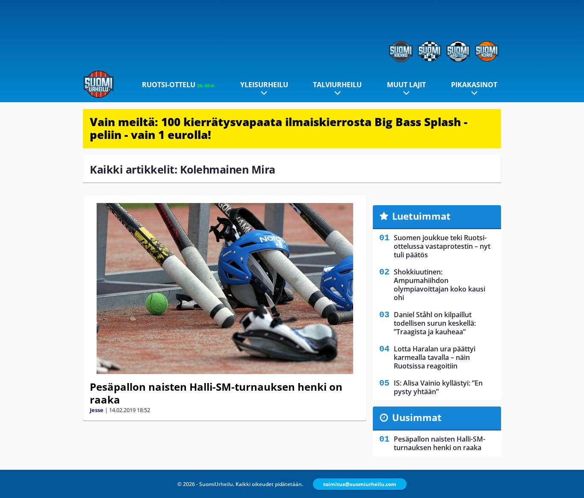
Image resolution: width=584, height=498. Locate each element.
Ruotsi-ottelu (178, 84)
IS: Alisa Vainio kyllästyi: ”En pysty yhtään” (438, 387)
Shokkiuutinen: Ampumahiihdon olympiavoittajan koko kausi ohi (439, 284)
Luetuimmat (421, 215)
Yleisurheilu (264, 84)
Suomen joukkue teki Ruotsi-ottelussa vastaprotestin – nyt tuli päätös (442, 246)
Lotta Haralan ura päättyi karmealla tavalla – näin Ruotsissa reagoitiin (434, 357)
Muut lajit (406, 84)
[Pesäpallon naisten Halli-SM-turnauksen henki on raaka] (225, 288)
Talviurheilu (337, 84)
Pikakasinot (474, 84)
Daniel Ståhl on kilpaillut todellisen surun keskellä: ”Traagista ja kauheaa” (435, 323)
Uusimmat (417, 417)
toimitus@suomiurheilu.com (359, 484)
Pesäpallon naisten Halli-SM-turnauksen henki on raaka (216, 393)
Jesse (96, 410)
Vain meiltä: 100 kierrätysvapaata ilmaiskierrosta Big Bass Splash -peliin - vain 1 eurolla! (278, 128)
